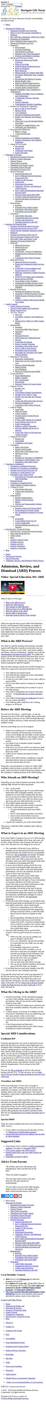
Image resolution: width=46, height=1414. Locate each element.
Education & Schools (13, 556)
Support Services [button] (16, 386)
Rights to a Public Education (25, 426)
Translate (18, 6)
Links (8, 1362)
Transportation (20, 249)
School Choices (16, 161)
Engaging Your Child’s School (26, 207)
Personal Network (22, 336)
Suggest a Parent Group (19, 540)
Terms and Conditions (14, 1366)
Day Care (18, 390)
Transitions (14, 1262)
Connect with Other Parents (11, 1300)
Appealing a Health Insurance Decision (29, 294)
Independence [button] (15, 496)
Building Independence (23, 498)
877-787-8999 (30, 1285)
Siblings (18, 334)
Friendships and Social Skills (26, 212)
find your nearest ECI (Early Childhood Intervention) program (25, 1287)
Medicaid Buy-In (21, 247)
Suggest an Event (16, 544)
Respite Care (20, 388)
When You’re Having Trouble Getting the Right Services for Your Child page (22, 984)
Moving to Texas (21, 454)
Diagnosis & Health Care (15, 1306)
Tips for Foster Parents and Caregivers (24, 308)
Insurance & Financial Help (16, 1310)
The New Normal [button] (17, 313)
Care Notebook (21, 113)
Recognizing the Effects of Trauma (28, 79)
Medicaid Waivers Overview (25, 262)
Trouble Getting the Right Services (28, 197)
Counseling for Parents (23, 342)
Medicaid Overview (22, 245)
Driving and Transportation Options (28, 504)
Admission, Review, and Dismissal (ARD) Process (25, 561)
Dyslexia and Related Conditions (27, 56)
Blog (12, 538)
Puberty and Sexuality (23, 449)
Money (17, 502)
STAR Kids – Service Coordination (28, 252)
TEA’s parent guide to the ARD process (20, 1150)
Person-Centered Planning (25, 365)
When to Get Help (22, 64)
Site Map (9, 1358)
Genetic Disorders (22, 102)
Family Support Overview (20, 306)
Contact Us (10, 1327)
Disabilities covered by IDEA (17, 1157)
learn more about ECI (26, 1290)
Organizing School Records (20, 167)
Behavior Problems (22, 69)
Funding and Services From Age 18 (23, 235)
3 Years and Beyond (22, 134)
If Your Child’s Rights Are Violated (28, 420)
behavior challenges (28, 698)
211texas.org (24, 1279)
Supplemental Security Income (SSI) (24, 228)
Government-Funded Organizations (28, 393)
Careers (18, 494)
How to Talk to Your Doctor (25, 109)
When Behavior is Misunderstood (27, 85)
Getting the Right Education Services (29, 401)
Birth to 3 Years (21, 132)
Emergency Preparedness (24, 359)
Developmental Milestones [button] (20, 130)
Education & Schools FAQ (20, 170)
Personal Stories (16, 481)
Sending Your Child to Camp (26, 395)
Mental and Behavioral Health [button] (21, 58)
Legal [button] (12, 517)
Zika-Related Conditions (24, 52)
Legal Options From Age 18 (25, 422)
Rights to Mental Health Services (27, 83)
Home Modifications (22, 376)
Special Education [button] (17, 172)
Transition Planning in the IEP (26, 222)
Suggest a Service (17, 542)
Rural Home (19, 382)
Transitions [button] (14, 214)
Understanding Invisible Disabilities (28, 104)
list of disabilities (21, 855)
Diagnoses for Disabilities (19, 39)
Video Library (15, 536)
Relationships (15, 1251)
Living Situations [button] (16, 374)
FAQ (7, 1335)
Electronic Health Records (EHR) (27, 115)
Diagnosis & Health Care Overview (23, 31)
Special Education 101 (23, 174)
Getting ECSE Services (24, 180)
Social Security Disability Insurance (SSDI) (26, 231)
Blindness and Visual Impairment (27, 54)
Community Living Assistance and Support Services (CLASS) (28, 269)
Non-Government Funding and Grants (24, 237)
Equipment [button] (14, 136)
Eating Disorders (21, 153)
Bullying (18, 205)
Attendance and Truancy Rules (21, 165)
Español (4, 2)
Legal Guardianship (22, 424)
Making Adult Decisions (24, 500)
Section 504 (19, 182)
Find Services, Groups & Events (18, 1317)
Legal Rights (20, 418)
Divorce (18, 340)
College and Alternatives (24, 220)
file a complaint (16, 1070)
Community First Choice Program (27, 258)
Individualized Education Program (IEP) (16, 654)
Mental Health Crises (23, 81)
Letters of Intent (21, 414)
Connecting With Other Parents (26, 329)
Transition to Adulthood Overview (23, 466)
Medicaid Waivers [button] (17, 260)
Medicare (13, 233)
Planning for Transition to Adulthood (28, 458)
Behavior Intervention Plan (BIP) (27, 195)
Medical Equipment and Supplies (27, 138)
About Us (9, 1323)
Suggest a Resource (17, 546)
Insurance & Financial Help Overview (24, 226)
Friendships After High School (26, 209)
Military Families (21, 378)
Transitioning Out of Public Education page (27, 1113)
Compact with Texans (14, 1331)
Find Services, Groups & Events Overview (26, 531)
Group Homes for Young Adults (27, 510)
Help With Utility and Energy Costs (23, 239)
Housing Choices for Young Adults (28, 384)
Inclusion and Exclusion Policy (17, 1346)
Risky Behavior (21, 71)
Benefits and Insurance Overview (27, 292)
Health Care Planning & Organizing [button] (23, 106)
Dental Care (19, 148)
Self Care (18, 315)
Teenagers (19, 332)
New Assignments (22, 380)
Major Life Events (22, 447)
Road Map (10, 1354)
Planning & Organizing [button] (19, 357)
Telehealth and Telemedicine (25, 127)
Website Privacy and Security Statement (20, 1378)
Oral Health (19, 146)
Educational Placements (24, 184)
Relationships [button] (15, 203)
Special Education (12, 558)
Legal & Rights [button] (16, 407)
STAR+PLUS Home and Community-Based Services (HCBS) (29, 278)
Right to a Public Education (20, 159)
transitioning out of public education (28, 694)
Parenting (18, 327)
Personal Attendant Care (24, 403)
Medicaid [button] (13, 243)
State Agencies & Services (20, 533)
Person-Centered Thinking (25, 344)
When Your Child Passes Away (26, 451)
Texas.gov (9, 1370)
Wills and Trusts (21, 411)
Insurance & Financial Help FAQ (22, 241)
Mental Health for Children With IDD (29, 73)
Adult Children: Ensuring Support (23, 485)
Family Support (11, 1312)
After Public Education (23, 216)
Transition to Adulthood (14, 1314)
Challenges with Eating (23, 151)
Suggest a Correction (18, 548)
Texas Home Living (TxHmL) (26, 281)
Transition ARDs (29, 1148)
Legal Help (19, 409)
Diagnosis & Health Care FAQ (21, 43)
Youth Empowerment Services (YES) (29, 283)
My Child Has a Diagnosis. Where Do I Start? (27, 37)
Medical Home (20, 111)
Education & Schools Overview (22, 157)
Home (8, 554)
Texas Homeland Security (15, 1343)
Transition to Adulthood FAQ (21, 483)
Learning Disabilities (23, 50)
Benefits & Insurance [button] (18, 289)
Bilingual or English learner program (22, 1132)
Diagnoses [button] (14, 45)
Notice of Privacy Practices (16, 1350)
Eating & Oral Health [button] (18, 144)
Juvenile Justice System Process (27, 87)
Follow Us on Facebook (25, 1382)
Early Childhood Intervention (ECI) (23, 41)
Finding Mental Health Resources (27, 66)
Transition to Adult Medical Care (27, 125)
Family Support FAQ (18, 310)
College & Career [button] (16, 487)
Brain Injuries (20, 48)
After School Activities (18, 163)
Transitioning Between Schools (26, 218)
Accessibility (10, 1339)
